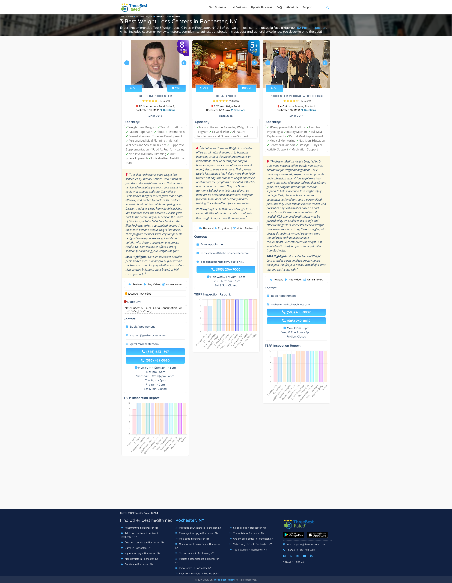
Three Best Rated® (224, 579)
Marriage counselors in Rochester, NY (199, 527)
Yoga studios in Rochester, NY (250, 549)
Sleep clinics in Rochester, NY (249, 527)
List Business (238, 7)
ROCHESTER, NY (144, 16)
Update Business (261, 7)
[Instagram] (297, 556)
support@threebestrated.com (310, 544)
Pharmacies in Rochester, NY (195, 568)
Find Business (217, 7)
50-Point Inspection (311, 28)
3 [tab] (156, 80)
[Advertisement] (226, 484)
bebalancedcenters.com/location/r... (222, 261)
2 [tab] (153, 80)
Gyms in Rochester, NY (137, 547)
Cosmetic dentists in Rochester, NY (144, 542)
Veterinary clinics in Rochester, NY (252, 544)
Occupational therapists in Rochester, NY (198, 546)
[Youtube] (304, 556)
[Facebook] (284, 556)
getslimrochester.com (144, 344)
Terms (300, 562)
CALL (135, 88)
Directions (168, 110)
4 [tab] (159, 80)
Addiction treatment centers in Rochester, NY (140, 535)
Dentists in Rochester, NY (138, 564)
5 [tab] (231, 80)
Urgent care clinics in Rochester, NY (253, 538)
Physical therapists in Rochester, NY (198, 573)
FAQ (279, 7)
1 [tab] (150, 80)
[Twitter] (291, 556)
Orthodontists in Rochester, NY (196, 553)
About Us (292, 7)
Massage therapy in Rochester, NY (198, 533)
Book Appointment (142, 326)
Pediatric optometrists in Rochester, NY (197, 560)
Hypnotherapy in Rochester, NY (142, 553)
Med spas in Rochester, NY (193, 538)
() (164, 100)
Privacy (288, 562)
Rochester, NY (190, 520)
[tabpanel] (155, 64)
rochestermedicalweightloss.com (290, 304)
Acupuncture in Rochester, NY (141, 527)
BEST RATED (126, 16)
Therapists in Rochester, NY (248, 533)
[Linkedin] (311, 556)
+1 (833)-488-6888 (305, 549)
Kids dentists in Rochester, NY (141, 558)
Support (307, 7)
